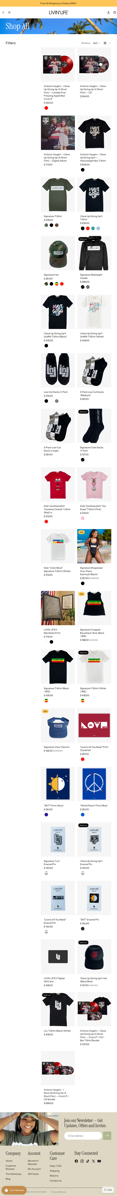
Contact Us (56, 1180)
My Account (34, 1168)
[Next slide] (72, 64)
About (9, 1160)
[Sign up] (107, 1136)
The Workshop (13, 1173)
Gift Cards (33, 1173)
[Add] (70, 77)
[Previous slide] (44, 64)
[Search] (9, 12)
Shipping (54, 1170)
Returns (54, 1175)
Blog (8, 1178)
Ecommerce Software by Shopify (34, 1192)
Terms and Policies (58, 1192)
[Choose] (106, 145)
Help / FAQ (55, 1165)
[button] (96, 43)
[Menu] (3, 12)
